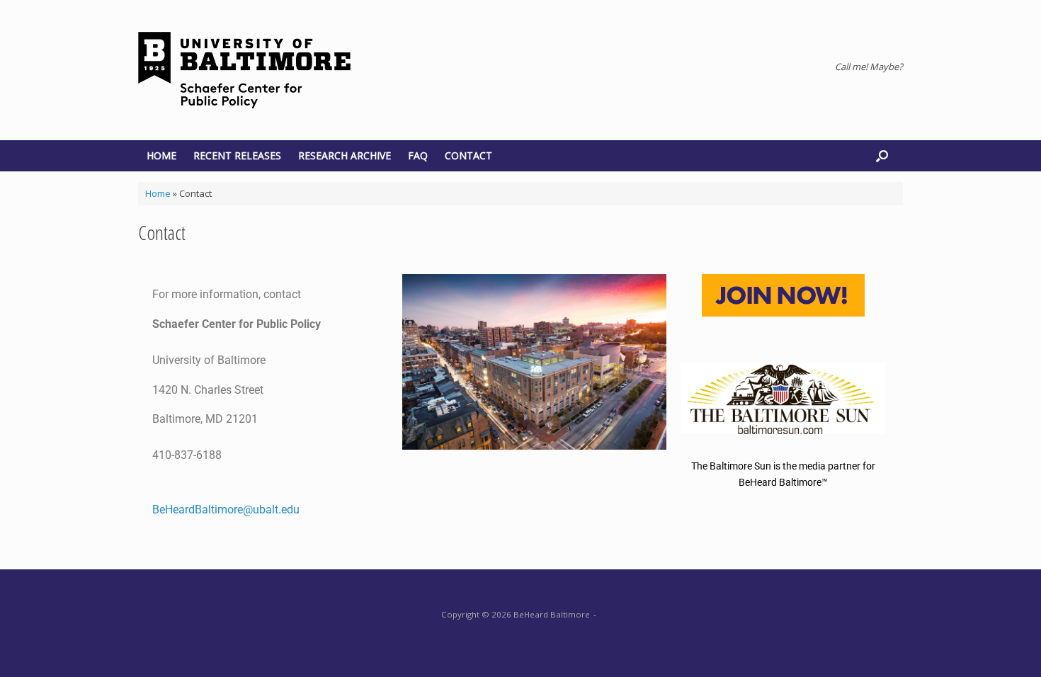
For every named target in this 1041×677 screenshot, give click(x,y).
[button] (882, 155)
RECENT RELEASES (237, 155)
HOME (161, 155)
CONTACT (468, 155)
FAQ (418, 155)
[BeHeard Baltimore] (244, 70)
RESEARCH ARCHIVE (344, 155)
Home (158, 193)
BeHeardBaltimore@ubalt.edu (226, 509)
